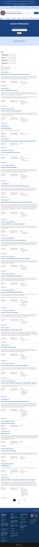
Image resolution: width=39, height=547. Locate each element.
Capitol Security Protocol (3, 520)
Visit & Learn (20, 7)
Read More (32, 1)
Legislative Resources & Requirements (5, 529)
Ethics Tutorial (22, 517)
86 (24, 500)
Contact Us (33, 522)
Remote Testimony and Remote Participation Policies (14, 521)
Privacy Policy (13, 528)
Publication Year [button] (4, 63)
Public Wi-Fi (13, 530)
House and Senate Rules (23, 522)
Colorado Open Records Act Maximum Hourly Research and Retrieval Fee (5, 525)
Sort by (2, 65)
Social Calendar (23, 519)
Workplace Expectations (14, 533)
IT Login (21, 529)
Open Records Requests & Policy (14, 526)
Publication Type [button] (4, 60)
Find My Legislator (28, 7)
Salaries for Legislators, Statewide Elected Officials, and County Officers (5, 534)
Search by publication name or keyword (19, 28)
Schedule (13, 7)
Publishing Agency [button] (5, 54)
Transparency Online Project (4, 541)
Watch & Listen (35, 7)
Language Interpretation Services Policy (14, 517)
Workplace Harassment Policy (14, 536)
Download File (4, 85)
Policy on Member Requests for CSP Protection (23, 526)
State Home (3, 537)
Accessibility (3, 517)
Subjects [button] (3, 57)
